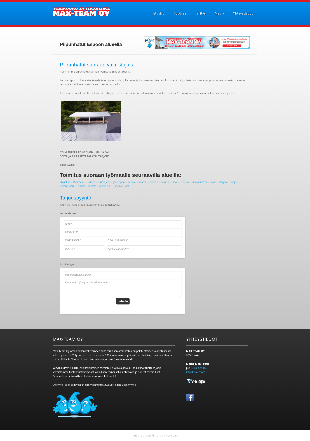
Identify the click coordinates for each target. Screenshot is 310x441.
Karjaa (223, 182)
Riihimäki (78, 182)
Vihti (127, 186)
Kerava (132, 182)
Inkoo (213, 182)
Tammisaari (67, 186)
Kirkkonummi (199, 182)
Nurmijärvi (104, 182)
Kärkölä (92, 186)
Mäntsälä (104, 186)
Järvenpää (119, 182)
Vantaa (142, 182)
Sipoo (175, 182)
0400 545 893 (200, 368)
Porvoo (153, 182)
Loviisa (165, 182)
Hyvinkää (65, 182)
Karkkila (117, 186)
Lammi (81, 186)
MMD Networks (169, 435)
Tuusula (90, 182)
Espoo (185, 182)
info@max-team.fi (196, 372)
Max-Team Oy (81, 11)
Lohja (233, 182)
